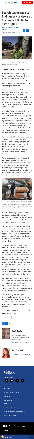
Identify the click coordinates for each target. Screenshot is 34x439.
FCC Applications (8, 404)
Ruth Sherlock (17, 350)
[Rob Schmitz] (6, 333)
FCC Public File (8, 400)
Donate (28, 2)
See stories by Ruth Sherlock (21, 355)
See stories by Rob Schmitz (21, 342)
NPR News (7, 318)
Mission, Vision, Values (10, 415)
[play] (3, 437)
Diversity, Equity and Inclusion (12, 408)
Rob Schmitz (11, 28)
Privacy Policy (7, 396)
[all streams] (31, 437)
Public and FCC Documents (11, 392)
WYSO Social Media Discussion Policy (14, 411)
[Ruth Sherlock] (6, 353)
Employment (7, 388)
